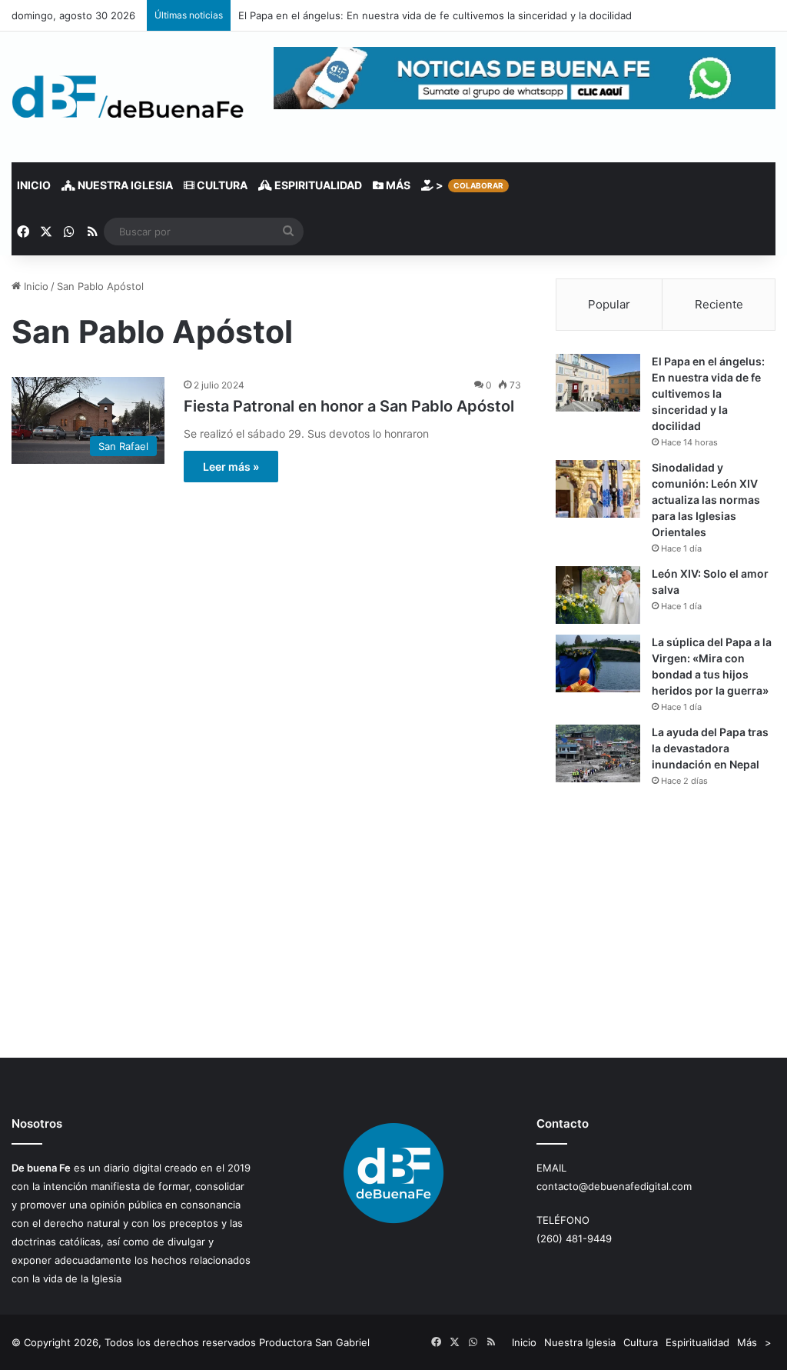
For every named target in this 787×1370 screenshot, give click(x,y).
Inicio (34, 185)
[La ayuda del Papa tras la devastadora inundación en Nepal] (598, 753)
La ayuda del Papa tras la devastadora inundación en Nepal (710, 748)
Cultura (220, 185)
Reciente (719, 304)
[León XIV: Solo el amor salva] (598, 595)
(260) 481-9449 (574, 1238)
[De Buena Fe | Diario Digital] (128, 97)
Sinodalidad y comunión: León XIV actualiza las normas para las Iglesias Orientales (706, 499)
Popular (609, 304)
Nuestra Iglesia (124, 185)
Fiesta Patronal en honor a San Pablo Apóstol (349, 406)
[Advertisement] (665, 922)
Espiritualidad (317, 185)
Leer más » (231, 466)
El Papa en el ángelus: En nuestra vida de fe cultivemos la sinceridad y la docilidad (435, 15)
